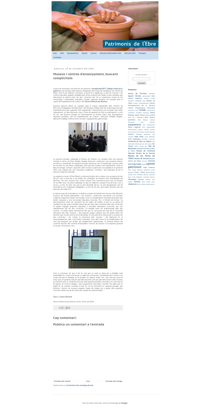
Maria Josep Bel (141, 146)
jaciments (147, 134)
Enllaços (142, 53)
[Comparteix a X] (64, 308)
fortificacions (132, 129)
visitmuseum (150, 184)
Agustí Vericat (134, 96)
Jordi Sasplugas (134, 139)
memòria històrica (144, 148)
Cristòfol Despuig (142, 113)
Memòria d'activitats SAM (110, 53)
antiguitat (138, 101)
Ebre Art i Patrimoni (136, 117)
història (131, 134)
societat (146, 177)
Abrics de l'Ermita (137, 93)
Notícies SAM (129, 53)
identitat (139, 134)
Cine (136, 110)
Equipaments (72, 53)
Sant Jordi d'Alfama (135, 177)
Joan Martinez (150, 137)
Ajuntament (146, 96)
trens (143, 182)
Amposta (138, 98)
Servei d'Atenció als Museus (96, 101)
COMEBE (142, 110)
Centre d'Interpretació (141, 103)
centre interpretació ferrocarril (141, 108)
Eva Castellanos (149, 125)
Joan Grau (139, 137)
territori (147, 179)
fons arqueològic (148, 127)
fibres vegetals (134, 127)
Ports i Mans (140, 172)
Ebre (153, 115)
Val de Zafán (141, 184)
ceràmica (131, 110)
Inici (55, 53)
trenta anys (150, 182)
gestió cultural (143, 129)
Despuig (148, 115)
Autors (93, 53)
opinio (144, 164)
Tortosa (137, 182)
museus (144, 161)
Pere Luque (132, 170)
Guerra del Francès (137, 132)
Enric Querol (148, 122)
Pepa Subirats (149, 167)
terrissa (141, 179)
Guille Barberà (150, 132)
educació (131, 122)
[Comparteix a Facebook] (67, 308)
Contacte (57, 57)
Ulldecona (132, 184)
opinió (150, 163)
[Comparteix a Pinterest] (69, 308)
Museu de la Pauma (145, 153)
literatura (138, 144)
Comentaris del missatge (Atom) (79, 385)
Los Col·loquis (147, 144)
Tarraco (152, 177)
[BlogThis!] (62, 308)
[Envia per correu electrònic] (60, 308)
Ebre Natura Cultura (146, 120)
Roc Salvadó (138, 174)
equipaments (134, 124)
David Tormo (140, 115)
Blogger (124, 403)
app (144, 101)
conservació (151, 110)
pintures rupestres (143, 170)
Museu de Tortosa (141, 158)
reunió (130, 174)
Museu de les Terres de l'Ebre (141, 157)
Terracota (132, 179)
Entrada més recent (62, 381)
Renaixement (150, 172)
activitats (152, 93)
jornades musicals (148, 139)
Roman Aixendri (149, 174)
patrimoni (134, 167)
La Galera (147, 141)
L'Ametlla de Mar (135, 141)
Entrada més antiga (114, 381)
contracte (131, 113)
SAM (62, 53)
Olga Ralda (136, 164)
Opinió (84, 53)
